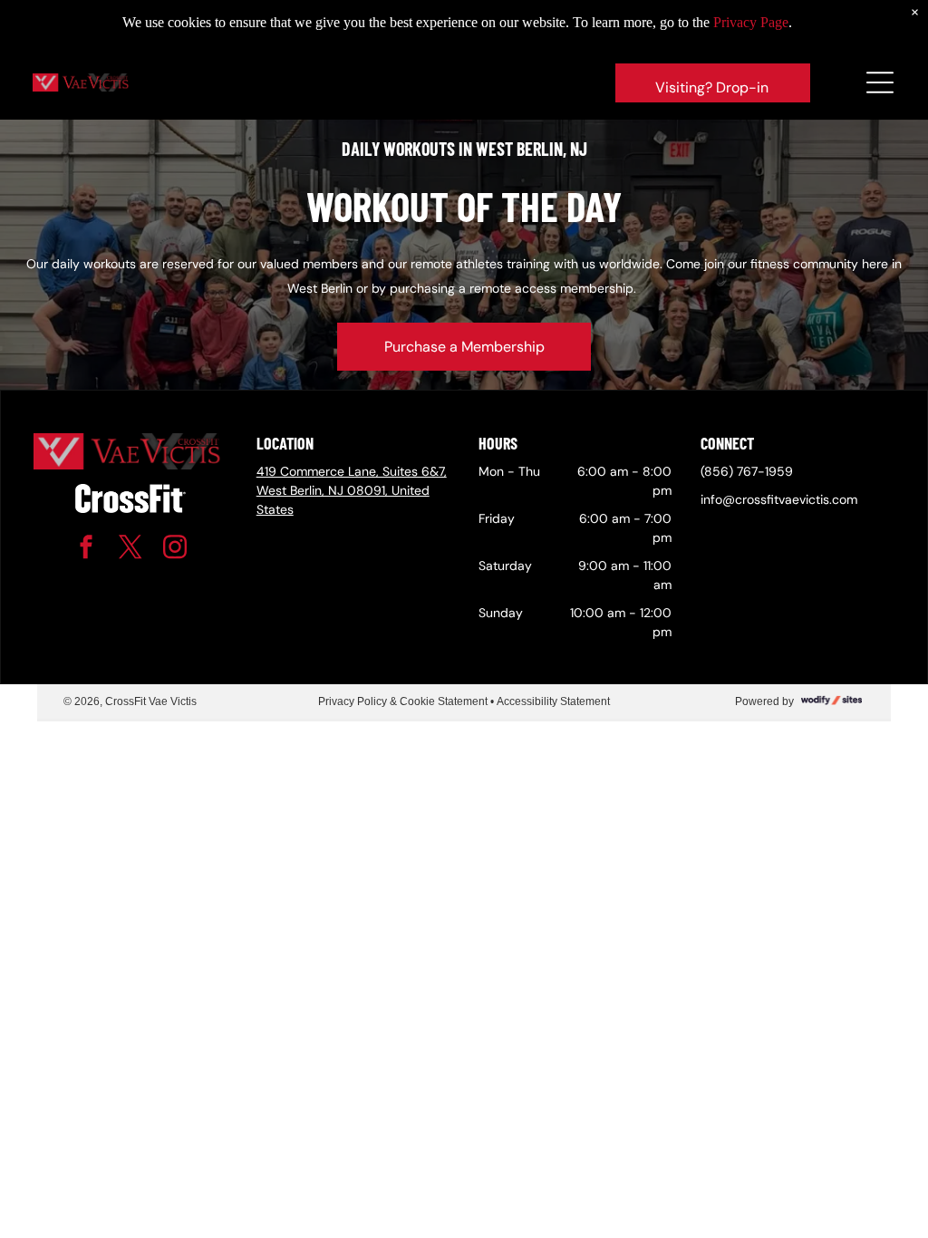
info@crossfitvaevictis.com (779, 499)
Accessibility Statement (553, 701)
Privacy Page (750, 22)
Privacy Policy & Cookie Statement (403, 701)
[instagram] (175, 549)
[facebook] (86, 549)
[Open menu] (880, 82)
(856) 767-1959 (747, 471)
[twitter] (130, 549)
